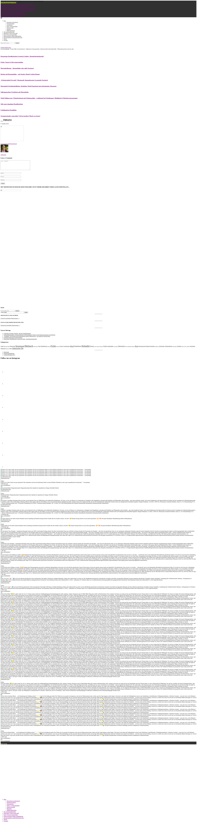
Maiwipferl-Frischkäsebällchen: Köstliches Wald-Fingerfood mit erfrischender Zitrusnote (28, 86)
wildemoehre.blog (5, 478)
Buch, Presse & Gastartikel (10, 34)
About (5, 39)
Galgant (57, 346)
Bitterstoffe (12, 346)
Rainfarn (133, 346)
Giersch (61, 346)
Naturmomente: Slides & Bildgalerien (12, 36)
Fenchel (48, 346)
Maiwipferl (121, 346)
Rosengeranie (142, 346)
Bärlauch (29, 346)
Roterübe (152, 346)
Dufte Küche (35, 346)
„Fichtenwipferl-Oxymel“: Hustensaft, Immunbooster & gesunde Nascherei (19, 5)
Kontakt (6, 40)
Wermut (7, 348)
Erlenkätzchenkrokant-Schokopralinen (13, 337)
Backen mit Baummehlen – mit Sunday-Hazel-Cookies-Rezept (20, 74)
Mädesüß (129, 346)
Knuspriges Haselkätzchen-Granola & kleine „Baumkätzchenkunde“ (17, 11)
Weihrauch (3, 348)
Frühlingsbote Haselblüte (8, 110)
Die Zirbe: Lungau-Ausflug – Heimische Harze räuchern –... (15, 6)
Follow (2, 481)
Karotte (98, 346)
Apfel (2, 346)
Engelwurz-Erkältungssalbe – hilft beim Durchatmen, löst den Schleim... (18, 8)
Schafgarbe (161, 346)
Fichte (53, 346)
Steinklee (179, 346)
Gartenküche (10, 25)
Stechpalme (175, 346)
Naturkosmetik (10, 27)
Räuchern (9, 29)
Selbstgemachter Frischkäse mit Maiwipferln (15, 92)
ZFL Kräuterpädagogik (9, 32)
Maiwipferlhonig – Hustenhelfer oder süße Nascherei (17, 68)
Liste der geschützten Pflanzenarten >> (10, 318)
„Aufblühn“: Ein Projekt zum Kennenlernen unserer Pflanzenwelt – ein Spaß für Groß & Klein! (27, 336)
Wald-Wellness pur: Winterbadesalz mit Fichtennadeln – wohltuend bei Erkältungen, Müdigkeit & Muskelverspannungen (39, 98)
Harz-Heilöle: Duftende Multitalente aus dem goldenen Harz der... (17, 4)
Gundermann (66, 346)
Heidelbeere (77, 346)
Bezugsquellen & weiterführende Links (13, 37)
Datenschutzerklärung (9, 353)
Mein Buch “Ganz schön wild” (11, 33)
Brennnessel (20, 346)
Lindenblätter (110, 346)
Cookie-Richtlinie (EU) (9, 355)
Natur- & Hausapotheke (12, 26)
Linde (105, 346)
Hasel (72, 346)
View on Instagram (5, 485)
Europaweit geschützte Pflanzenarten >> (10, 325)
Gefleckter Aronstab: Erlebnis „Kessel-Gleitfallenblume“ (17, 333)
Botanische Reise (10, 23)
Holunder (86, 346)
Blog (5, 21)
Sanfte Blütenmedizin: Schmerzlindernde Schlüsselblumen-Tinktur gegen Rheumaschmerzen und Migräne (29, 335)
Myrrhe (126, 346)
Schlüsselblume (168, 346)
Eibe (39, 346)
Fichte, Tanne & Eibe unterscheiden (12, 62)
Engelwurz (44, 346)
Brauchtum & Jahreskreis (12, 22)
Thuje (185, 346)
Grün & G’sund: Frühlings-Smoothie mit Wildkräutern (14, 15)
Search (17, 43)
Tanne (183, 346)
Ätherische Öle (17, 348)
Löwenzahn (116, 346)
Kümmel (101, 346)
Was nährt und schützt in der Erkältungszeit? (11, 16)
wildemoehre (3, 154)
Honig (92, 346)
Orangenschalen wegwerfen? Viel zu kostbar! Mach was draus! (20, 116)
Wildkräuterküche (11, 30)
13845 (2, 312)
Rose (136, 346)
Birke (9, 346)
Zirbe (10, 348)
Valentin (188, 346)
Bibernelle (5, 346)
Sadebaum (157, 346)
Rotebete (148, 346)
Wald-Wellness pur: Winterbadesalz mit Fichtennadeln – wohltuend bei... (18, 9)
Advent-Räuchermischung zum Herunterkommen (13, 13)
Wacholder (192, 346)
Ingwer (95, 346)
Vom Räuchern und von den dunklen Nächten (12, 12)
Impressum (6, 352)
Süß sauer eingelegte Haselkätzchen (12, 104)
